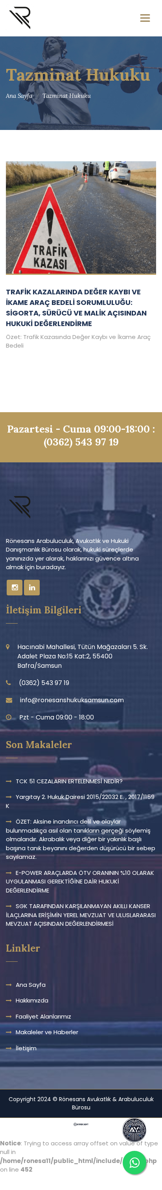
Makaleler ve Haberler (47, 1032)
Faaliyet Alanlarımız (43, 1016)
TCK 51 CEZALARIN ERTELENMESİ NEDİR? (69, 781)
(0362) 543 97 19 (81, 441)
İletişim (26, 1048)
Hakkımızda (32, 1000)
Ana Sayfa (19, 95)
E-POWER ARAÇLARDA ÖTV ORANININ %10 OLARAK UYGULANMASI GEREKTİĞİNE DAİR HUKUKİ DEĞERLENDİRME (80, 881)
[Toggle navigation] (145, 18)
